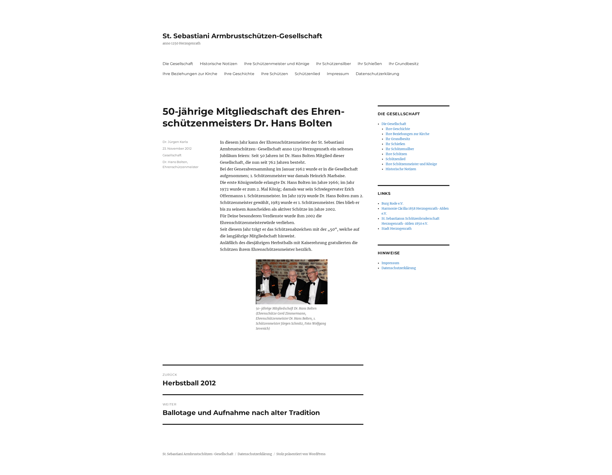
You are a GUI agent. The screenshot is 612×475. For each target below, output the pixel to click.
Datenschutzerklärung (377, 73)
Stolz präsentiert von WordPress (301, 454)
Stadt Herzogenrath (397, 229)
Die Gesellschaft (178, 63)
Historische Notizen (218, 63)
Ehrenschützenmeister (180, 167)
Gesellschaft (172, 155)
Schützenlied (307, 73)
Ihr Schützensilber (333, 63)
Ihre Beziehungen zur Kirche (190, 73)
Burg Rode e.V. (392, 204)
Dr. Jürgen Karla (175, 142)
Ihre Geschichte (239, 73)
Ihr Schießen (370, 63)
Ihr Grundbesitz (404, 63)
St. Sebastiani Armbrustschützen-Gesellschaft (242, 36)
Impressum (338, 73)
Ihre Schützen (274, 73)
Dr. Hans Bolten (175, 162)
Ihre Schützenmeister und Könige (276, 63)
